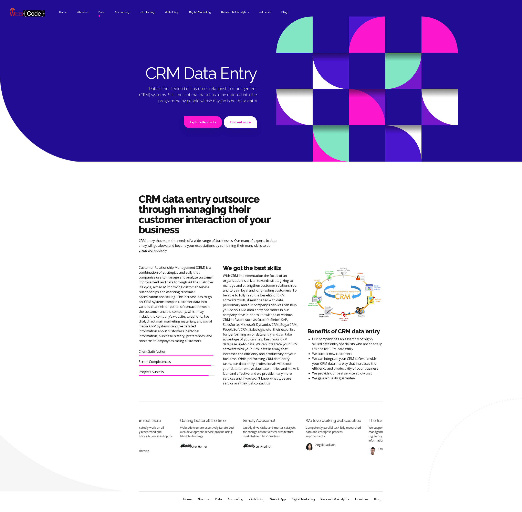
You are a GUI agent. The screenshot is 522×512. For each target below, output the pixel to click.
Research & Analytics (235, 12)
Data (101, 12)
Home (63, 12)
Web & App (172, 12)
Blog (284, 12)
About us (82, 12)
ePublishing (147, 12)
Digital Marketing (200, 12)
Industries (265, 12)
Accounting (122, 12)
